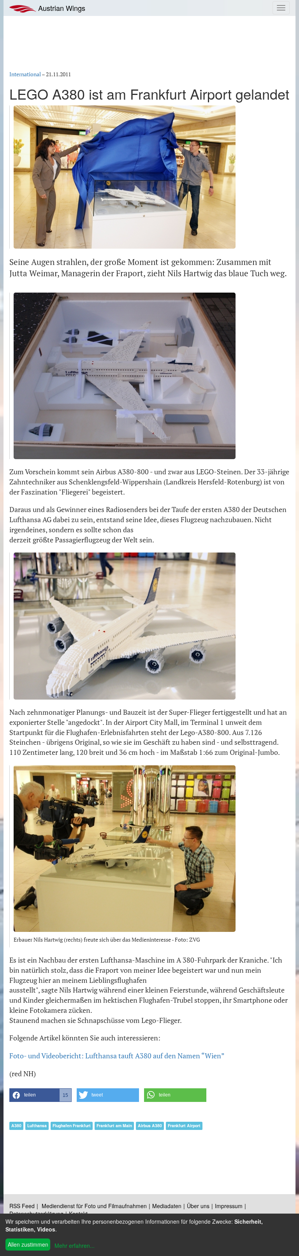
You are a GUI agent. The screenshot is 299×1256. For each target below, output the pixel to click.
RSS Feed (22, 1206)
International (25, 74)
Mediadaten (166, 1206)
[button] (40, 1095)
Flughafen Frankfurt (72, 1125)
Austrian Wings (60, 8)
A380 (16, 1125)
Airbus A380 (150, 1125)
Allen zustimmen (28, 1244)
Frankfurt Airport (184, 1125)
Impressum (229, 1206)
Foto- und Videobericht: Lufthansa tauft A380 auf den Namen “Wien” (117, 1055)
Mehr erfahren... (75, 1245)
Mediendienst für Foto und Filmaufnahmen (94, 1206)
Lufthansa (37, 1125)
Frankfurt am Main (114, 1125)
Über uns (198, 1206)
